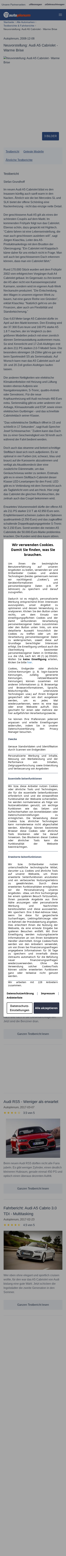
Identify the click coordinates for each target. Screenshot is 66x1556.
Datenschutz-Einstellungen (19, 1008)
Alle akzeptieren (46, 1008)
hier (29, 662)
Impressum (48, 993)
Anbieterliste (14, 997)
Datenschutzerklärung (20, 993)
